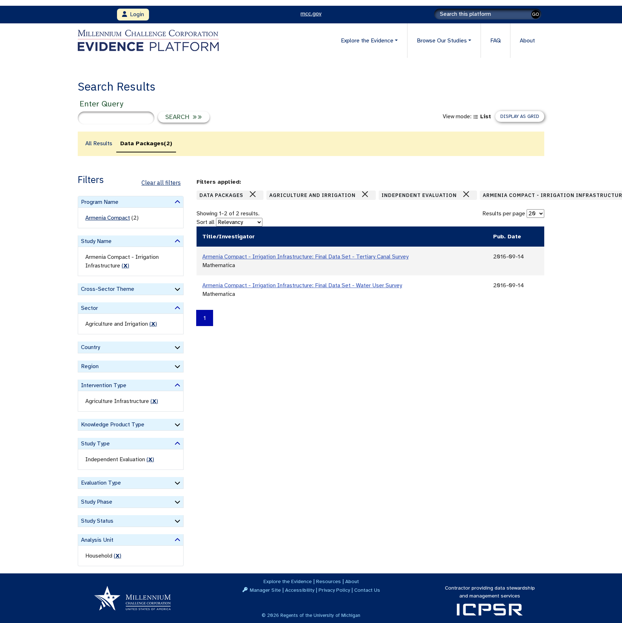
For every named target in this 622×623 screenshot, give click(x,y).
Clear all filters (161, 182)
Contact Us (367, 590)
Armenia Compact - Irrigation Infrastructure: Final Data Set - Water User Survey (302, 285)
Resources (328, 581)
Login (135, 14)
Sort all (206, 222)
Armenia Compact (107, 217)
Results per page (503, 213)
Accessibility (299, 590)
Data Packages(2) (146, 143)
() (125, 265)
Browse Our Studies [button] (442, 40)
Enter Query (101, 104)
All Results (98, 143)
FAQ (495, 40)
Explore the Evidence (287, 581)
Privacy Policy (334, 590)
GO (535, 14)
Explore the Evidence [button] (367, 40)
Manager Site (265, 590)
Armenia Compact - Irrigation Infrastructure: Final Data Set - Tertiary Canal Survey (305, 256)
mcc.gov (311, 13)
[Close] (253, 194)
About (527, 40)
